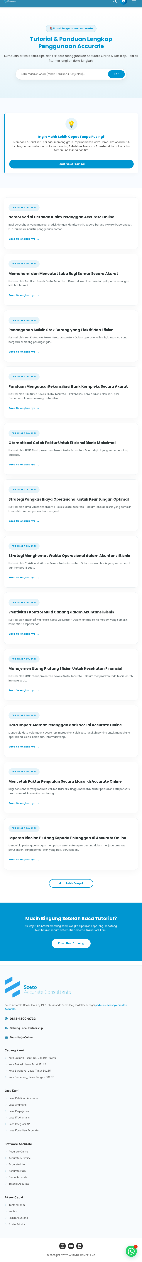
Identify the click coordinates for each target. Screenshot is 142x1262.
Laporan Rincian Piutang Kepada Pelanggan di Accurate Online (67, 837)
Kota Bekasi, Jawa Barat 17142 (27, 1064)
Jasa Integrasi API (20, 1124)
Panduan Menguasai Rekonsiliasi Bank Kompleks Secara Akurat (68, 386)
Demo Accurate (18, 1177)
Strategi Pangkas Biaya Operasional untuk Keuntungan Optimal (69, 499)
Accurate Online (18, 1151)
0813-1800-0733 (23, 1018)
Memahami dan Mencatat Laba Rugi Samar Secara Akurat (63, 273)
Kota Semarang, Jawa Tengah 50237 (31, 1077)
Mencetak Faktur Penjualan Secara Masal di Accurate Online (65, 781)
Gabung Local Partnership (26, 1028)
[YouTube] (71, 1246)
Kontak (13, 1211)
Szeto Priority (17, 1224)
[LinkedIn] (79, 1246)
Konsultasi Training (71, 943)
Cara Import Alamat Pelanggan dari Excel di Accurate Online (65, 725)
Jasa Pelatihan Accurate (23, 1098)
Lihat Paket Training (71, 164)
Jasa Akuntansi (18, 1104)
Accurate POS (17, 1170)
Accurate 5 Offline (20, 1158)
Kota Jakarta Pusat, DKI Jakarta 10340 (32, 1057)
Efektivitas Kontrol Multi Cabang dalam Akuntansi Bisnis (61, 612)
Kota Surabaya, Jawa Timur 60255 (30, 1070)
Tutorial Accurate (19, 1183)
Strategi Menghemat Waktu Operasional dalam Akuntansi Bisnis (69, 555)
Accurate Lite (17, 1164)
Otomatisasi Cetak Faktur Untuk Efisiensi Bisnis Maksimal (62, 442)
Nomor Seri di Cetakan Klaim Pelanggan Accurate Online (61, 217)
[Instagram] (62, 1246)
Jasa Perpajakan (19, 1111)
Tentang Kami (17, 1204)
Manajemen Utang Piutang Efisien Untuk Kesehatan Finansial (65, 668)
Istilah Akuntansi (18, 1217)
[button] (131, 1251)
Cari (116, 74)
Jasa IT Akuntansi (19, 1117)
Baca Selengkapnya (24, 239)
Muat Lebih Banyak (71, 883)
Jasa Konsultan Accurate (23, 1130)
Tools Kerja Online (21, 1037)
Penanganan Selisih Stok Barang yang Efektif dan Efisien (61, 329)
